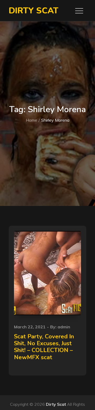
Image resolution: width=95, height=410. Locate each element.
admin (64, 326)
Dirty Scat (33, 10)
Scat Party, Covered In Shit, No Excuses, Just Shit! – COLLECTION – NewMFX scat (44, 347)
